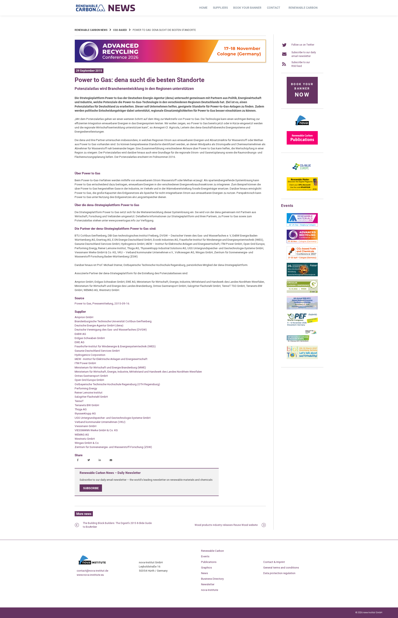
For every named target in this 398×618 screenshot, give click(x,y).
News (204, 573)
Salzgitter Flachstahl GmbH (91, 396)
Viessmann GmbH (85, 426)
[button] (78, 460)
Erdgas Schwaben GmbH (90, 338)
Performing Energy (86, 388)
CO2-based (120, 30)
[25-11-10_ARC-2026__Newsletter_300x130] (302, 242)
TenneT (79, 401)
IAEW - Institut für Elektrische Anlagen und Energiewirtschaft (111, 359)
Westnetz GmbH (85, 438)
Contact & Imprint (274, 562)
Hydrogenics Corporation (90, 354)
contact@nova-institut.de (92, 570)
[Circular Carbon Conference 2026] (302, 292)
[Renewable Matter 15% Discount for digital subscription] (302, 189)
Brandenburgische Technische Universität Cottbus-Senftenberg (113, 321)
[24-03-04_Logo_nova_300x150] (302, 127)
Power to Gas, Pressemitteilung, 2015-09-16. (102, 303)
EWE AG (79, 342)
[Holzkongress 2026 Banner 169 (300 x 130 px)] (302, 275)
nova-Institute (209, 589)
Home (203, 7)
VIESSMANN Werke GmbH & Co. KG (96, 430)
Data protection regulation (279, 573)
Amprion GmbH (84, 317)
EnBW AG (80, 334)
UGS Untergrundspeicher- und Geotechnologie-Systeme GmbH (112, 417)
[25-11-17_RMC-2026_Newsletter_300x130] (302, 225)
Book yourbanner (302, 90)
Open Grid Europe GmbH (89, 379)
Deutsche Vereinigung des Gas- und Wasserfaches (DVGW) (111, 329)
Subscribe (91, 488)
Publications (208, 562)
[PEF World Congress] (302, 325)
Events (205, 556)
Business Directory (212, 578)
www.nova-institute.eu (90, 574)
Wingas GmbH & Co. (87, 442)
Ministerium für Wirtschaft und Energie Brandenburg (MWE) (110, 367)
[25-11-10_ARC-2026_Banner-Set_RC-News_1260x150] (170, 61)
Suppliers (220, 7)
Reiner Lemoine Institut (88, 392)
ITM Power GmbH (85, 363)
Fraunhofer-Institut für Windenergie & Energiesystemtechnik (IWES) (115, 346)
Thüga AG (81, 409)
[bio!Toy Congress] (302, 358)
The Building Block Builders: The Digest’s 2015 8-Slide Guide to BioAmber (117, 525)
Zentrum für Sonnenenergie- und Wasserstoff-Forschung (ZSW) (113, 447)
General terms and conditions (281, 567)
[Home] (106, 8)
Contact (273, 7)
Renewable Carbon (303, 7)
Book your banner (247, 7)
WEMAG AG (82, 434)
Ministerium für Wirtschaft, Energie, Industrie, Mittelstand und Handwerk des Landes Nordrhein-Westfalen (138, 371)
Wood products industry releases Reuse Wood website (226, 525)
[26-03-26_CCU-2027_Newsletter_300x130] (302, 258)
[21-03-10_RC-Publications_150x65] (302, 143)
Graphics (206, 567)
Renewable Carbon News (91, 30)
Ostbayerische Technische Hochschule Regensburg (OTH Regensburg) (117, 384)
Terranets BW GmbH (87, 405)
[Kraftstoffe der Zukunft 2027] (302, 341)
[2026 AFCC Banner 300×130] (302, 308)
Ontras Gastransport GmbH (91, 375)
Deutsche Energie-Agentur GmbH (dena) (99, 325)
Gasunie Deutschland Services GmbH (97, 350)
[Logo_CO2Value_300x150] (302, 173)
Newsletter (207, 584)
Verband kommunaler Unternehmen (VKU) (100, 422)
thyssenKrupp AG (85, 413)
